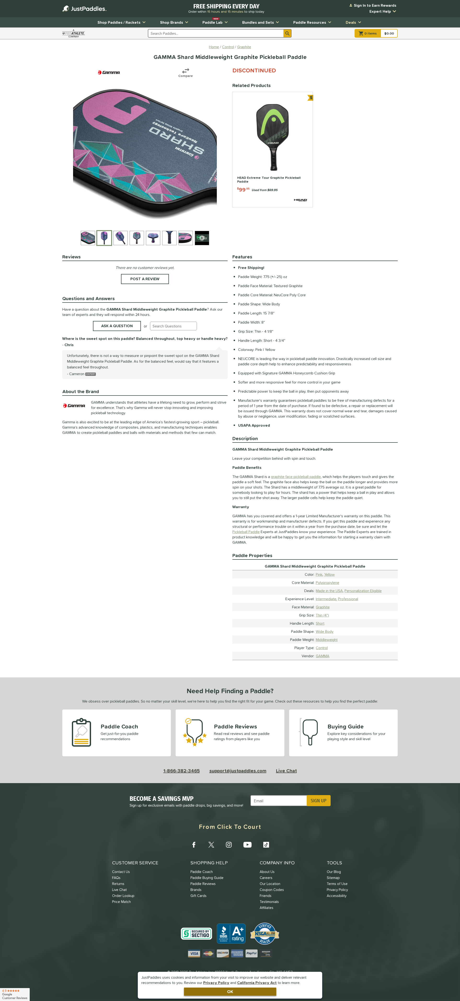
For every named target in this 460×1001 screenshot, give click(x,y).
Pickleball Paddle (246, 532)
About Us (267, 871)
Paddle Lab (212, 21)
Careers (266, 877)
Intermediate (326, 599)
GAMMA (322, 656)
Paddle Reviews (203, 883)
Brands (195, 889)
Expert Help (380, 11)
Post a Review (145, 279)
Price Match (121, 901)
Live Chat (286, 771)
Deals (351, 22)
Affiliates (266, 907)
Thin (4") (322, 615)
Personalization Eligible (363, 591)
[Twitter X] (211, 845)
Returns (118, 883)
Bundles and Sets (258, 22)
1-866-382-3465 (181, 771)
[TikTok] (266, 845)
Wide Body (325, 631)
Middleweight (327, 639)
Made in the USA (329, 591)
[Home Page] (84, 8)
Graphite (323, 607)
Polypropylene (327, 582)
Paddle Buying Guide (207, 877)
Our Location (270, 883)
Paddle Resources (309, 22)
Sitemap (333, 877)
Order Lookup (123, 895)
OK (230, 991)
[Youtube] (247, 845)
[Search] (287, 33)
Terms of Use (337, 883)
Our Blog (334, 871)
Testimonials (269, 901)
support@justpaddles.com (237, 771)
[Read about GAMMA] (109, 72)
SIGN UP (318, 800)
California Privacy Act (257, 982)
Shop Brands (171, 22)
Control (322, 648)
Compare (185, 75)
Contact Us (121, 871)
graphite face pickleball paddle (296, 476)
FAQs (116, 877)
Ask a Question (117, 326)
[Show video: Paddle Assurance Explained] (202, 238)
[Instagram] (229, 845)
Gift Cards (198, 895)
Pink (319, 574)
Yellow (329, 574)
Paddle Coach (201, 871)
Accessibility (336, 895)
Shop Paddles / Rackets (119, 22)
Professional (348, 599)
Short (320, 623)
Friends (265, 895)
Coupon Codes (272, 889)
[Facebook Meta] (194, 845)
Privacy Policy (216, 982)
